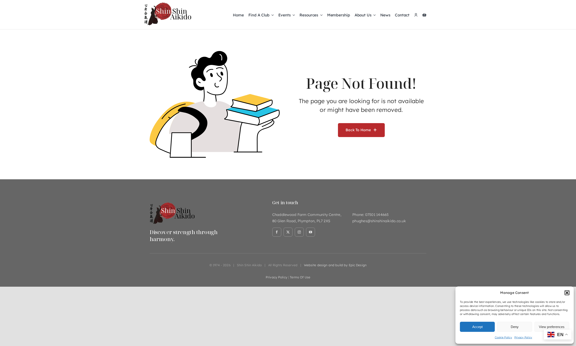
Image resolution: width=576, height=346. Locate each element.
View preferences (552, 327)
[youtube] (310, 232)
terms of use (300, 277)
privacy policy (276, 277)
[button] (567, 293)
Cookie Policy (503, 337)
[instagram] (299, 232)
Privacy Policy (523, 337)
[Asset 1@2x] (172, 202)
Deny (515, 327)
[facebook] (276, 232)
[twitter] (288, 232)
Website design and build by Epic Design (335, 265)
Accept (477, 327)
